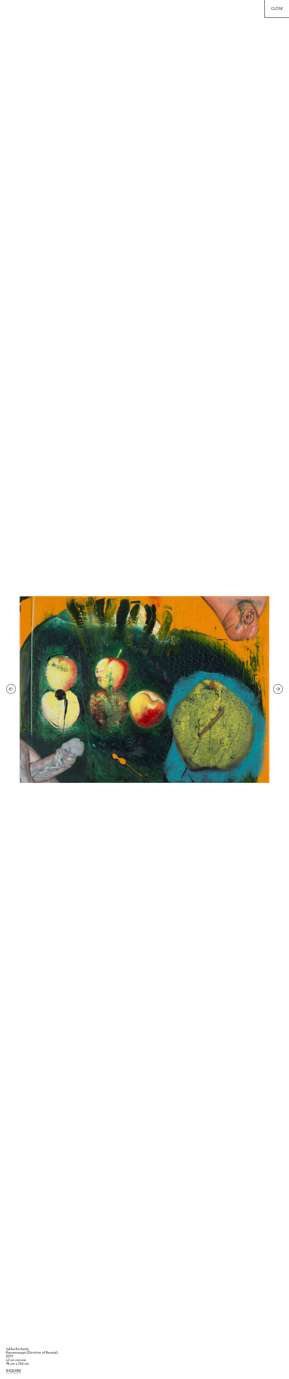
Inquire (13, 1371)
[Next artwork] (278, 689)
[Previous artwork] (11, 689)
